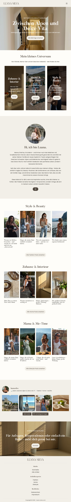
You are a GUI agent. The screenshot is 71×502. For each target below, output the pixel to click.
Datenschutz (35, 492)
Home (36, 482)
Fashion (35, 480)
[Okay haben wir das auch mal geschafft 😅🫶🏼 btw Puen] (44, 403)
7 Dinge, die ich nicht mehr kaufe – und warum (43, 359)
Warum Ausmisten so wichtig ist (27, 301)
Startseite (35, 470)
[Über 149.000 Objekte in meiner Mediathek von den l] (61, 403)
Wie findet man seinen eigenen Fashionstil (59, 241)
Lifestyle (35, 484)
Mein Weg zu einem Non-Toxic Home (10, 301)
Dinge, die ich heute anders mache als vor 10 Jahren (27, 359)
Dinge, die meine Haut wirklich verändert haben (27, 241)
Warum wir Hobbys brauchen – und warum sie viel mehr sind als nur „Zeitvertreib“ (10, 243)
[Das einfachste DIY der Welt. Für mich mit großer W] (27, 403)
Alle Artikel (35, 472)
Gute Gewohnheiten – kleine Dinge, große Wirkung (59, 359)
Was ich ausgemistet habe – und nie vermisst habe (42, 241)
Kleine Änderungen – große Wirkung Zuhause (43, 302)
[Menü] (66, 3)
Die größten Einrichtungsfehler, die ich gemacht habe (59, 302)
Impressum (35, 495)
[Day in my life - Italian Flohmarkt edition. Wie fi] (10, 403)
